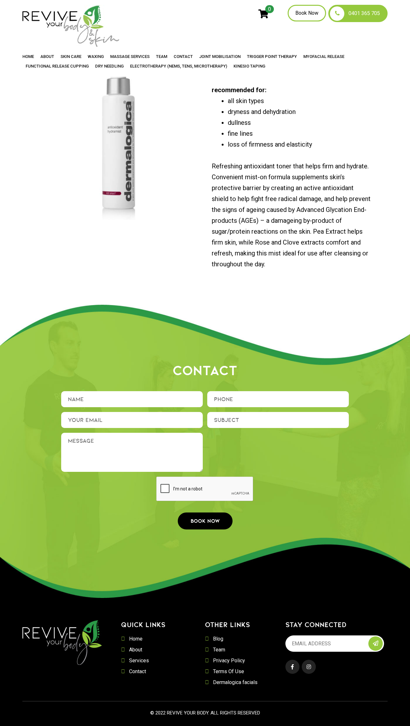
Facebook (292, 667)
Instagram (309, 667)
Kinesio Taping (249, 66)
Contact (183, 56)
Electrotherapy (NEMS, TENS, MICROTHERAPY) (178, 66)
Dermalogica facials (235, 682)
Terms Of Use (228, 671)
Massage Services (130, 56)
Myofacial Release (323, 56)
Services (139, 660)
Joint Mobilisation (220, 56)
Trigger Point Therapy (272, 56)
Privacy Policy (229, 660)
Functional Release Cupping (57, 66)
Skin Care (71, 56)
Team (161, 56)
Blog (218, 639)
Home (28, 56)
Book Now (306, 13)
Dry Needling (109, 66)
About (47, 56)
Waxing (96, 56)
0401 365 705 (364, 13)
